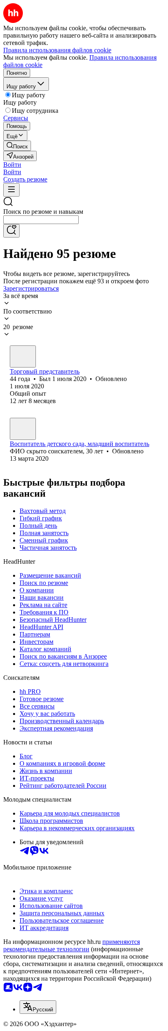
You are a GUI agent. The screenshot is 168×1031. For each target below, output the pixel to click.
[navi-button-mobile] (11, 190)
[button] (12, 164)
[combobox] (41, 219)
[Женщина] (23, 429)
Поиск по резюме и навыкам (43, 211)
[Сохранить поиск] (11, 231)
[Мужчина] (23, 356)
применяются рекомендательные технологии (71, 945)
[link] (17, 146)
